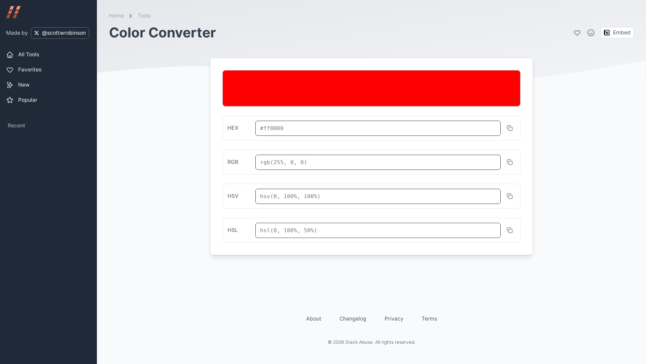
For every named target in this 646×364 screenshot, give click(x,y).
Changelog (352, 318)
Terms (429, 318)
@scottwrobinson (64, 33)
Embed (622, 32)
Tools (144, 15)
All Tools (28, 54)
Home (116, 15)
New (24, 85)
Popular (27, 100)
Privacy (394, 318)
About (313, 318)
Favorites (29, 69)
